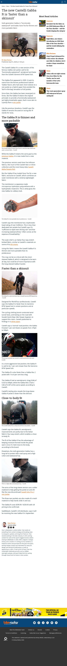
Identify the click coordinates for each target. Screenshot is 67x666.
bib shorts (14, 244)
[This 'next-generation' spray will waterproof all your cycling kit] (42, 90)
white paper (15, 322)
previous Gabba (7, 156)
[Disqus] (29, 584)
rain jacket (17, 102)
